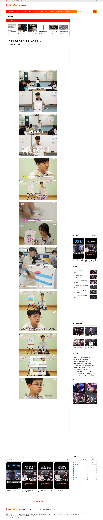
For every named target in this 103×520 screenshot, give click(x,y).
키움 (75, 477)
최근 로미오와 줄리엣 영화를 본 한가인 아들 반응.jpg (63, 32)
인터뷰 (30, 11)
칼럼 (42, 11)
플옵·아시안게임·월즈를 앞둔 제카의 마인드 (29, 491)
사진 (17, 11)
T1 (75, 466)
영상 (47, 11)
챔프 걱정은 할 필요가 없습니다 (45, 491)
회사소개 (95, 0)
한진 (75, 472)
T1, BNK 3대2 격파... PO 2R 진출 (78, 336)
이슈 (36, 11)
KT (75, 470)
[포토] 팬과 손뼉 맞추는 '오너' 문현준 (81, 373)
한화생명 (76, 464)
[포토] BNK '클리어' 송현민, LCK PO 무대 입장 (83, 375)
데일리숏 (67, 11)
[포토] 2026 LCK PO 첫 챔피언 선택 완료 (82, 369)
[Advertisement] (26, 418)
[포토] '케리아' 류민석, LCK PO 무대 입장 (82, 371)
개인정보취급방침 (45, 509)
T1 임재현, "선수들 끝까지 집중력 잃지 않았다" (81, 281)
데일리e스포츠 (8, 0)
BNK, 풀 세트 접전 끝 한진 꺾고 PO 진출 (81, 296)
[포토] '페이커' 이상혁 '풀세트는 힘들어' (82, 363)
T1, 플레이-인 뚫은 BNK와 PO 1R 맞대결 (81, 276)
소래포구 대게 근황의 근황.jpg (42, 32)
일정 (52, 11)
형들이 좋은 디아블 (58, 490)
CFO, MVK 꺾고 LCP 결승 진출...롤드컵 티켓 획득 (84, 365)
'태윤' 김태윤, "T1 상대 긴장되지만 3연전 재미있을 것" (81, 291)
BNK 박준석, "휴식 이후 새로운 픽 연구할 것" (81, 286)
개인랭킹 (93, 459)
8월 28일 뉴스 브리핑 (11, 490)
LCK (77, 459)
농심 (75, 473)
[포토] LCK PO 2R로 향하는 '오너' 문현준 (82, 361)
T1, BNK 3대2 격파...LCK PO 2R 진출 (81, 271)
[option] (85, 338)
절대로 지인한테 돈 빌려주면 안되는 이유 (32, 32)
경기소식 (24, 11)
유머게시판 (59, 11)
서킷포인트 (84, 459)
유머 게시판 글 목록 (38, 501)
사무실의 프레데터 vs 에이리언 (22, 32)
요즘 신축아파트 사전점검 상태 (11, 32)
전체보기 (67, 459)
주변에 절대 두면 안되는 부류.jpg (53, 32)
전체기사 (11, 11)
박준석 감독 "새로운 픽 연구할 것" (91, 336)
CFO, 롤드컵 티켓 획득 (77, 347)
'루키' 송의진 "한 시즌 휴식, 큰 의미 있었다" (91, 348)
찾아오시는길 (52, 509)
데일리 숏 (9, 459)
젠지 (75, 462)
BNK (75, 475)
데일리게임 (14, 0)
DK (75, 468)
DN (74, 479)
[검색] (94, 11)
